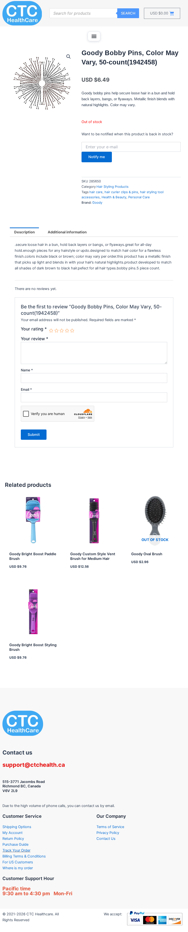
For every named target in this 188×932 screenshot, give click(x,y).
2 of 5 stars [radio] (56, 330)
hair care (96, 192)
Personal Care (139, 197)
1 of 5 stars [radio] (51, 330)
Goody (97, 202)
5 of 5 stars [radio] (72, 330)
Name (27, 370)
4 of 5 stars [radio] (67, 330)
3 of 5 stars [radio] (61, 330)
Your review (34, 338)
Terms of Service (110, 827)
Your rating (34, 329)
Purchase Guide (15, 844)
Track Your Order (16, 850)
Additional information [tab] (67, 232)
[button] (94, 36)
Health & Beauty (114, 197)
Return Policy (13, 838)
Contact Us (106, 838)
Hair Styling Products (112, 187)
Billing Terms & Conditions (24, 856)
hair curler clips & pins (121, 192)
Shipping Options (16, 827)
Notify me (96, 157)
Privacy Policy (107, 833)
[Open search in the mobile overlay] (94, 13)
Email (26, 389)
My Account (12, 833)
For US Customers (17, 862)
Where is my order (17, 868)
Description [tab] (24, 232)
